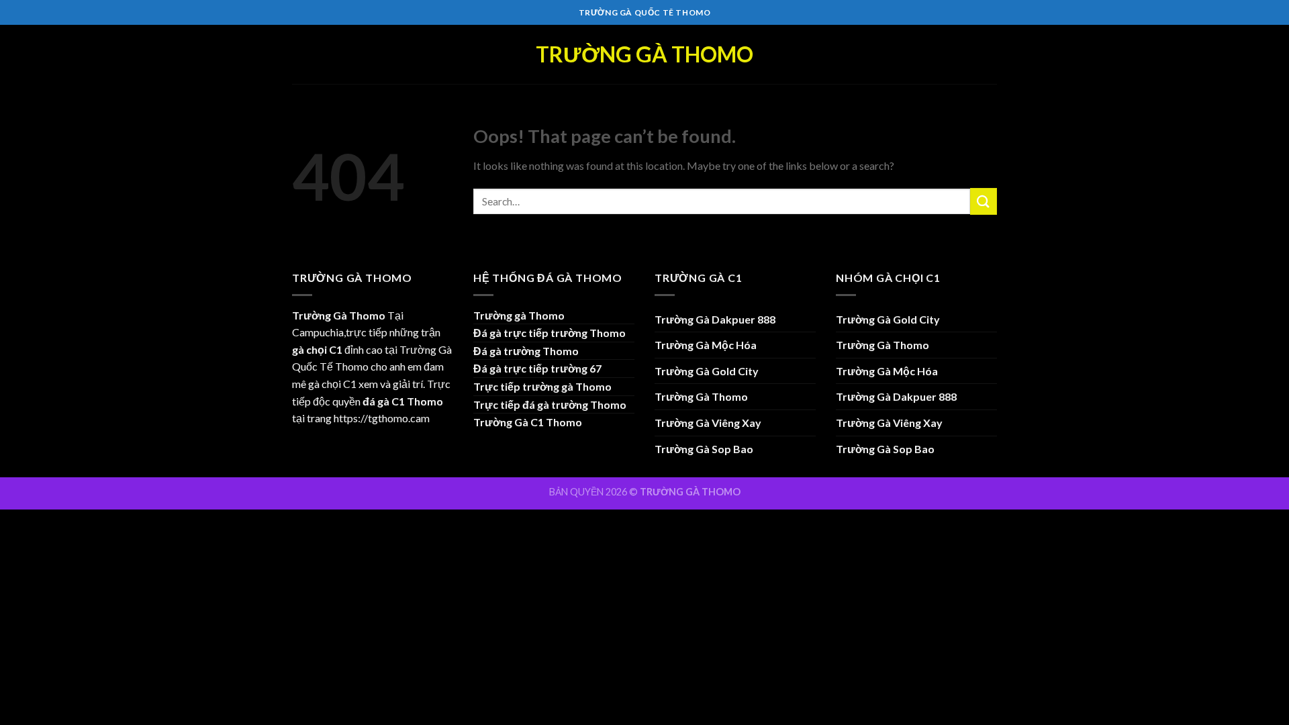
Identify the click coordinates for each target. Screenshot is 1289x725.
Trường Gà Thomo (644, 54)
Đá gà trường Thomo (526, 350)
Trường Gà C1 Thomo (527, 422)
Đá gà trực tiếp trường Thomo (549, 332)
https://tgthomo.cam (382, 418)
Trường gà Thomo (519, 315)
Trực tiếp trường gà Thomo (542, 386)
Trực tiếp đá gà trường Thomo (549, 404)
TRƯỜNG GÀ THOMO (690, 491)
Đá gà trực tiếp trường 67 (537, 368)
